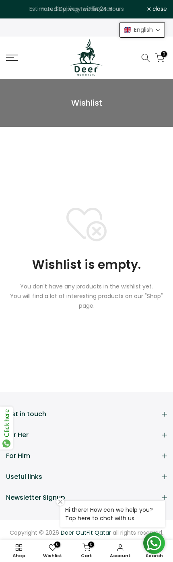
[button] (142, 29)
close (159, 9)
